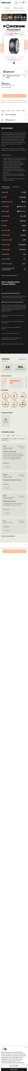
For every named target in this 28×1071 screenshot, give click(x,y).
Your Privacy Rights (14, 1060)
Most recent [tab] (21, 438)
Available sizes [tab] (16, 186)
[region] (14, 1055)
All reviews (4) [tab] (5, 438)
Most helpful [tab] (13, 438)
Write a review (22, 359)
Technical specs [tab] (5, 186)
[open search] (16, 2)
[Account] (19, 3)
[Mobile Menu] (26, 3)
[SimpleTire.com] (7, 3)
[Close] (26, 1042)
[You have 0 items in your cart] (22, 3)
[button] (14, 71)
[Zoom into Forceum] (14, 46)
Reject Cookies (14, 1064)
